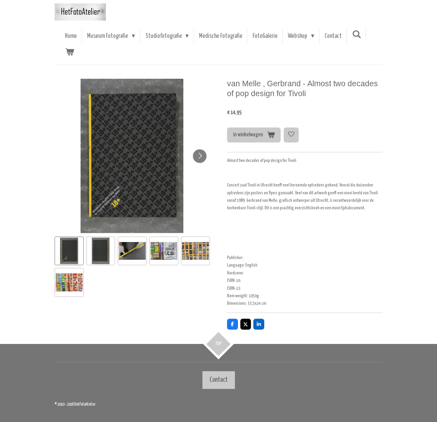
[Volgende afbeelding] (200, 156)
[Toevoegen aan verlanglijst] (291, 134)
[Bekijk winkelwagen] (69, 52)
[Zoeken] (356, 34)
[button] (69, 251)
